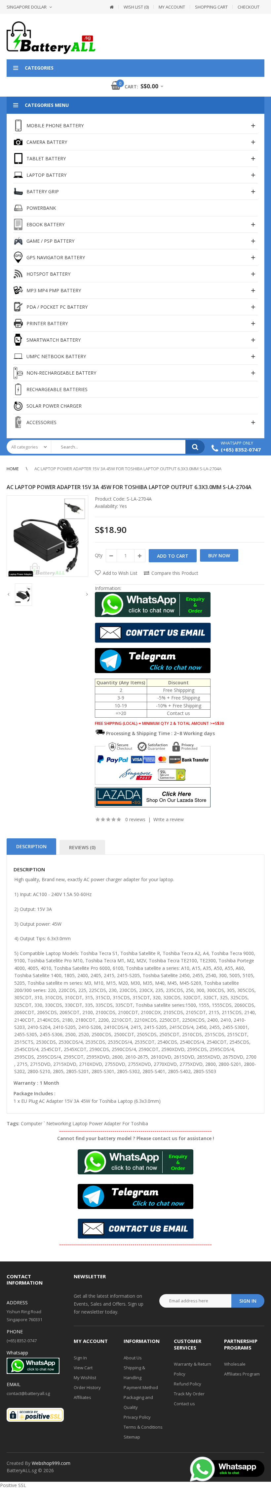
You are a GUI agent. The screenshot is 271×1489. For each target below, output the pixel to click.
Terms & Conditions (143, 1427)
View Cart (83, 1368)
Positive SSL (13, 1485)
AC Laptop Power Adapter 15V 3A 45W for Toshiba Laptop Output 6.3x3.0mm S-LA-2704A (127, 469)
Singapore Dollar (27, 7)
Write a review (168, 819)
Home (13, 469)
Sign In (80, 1358)
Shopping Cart (211, 7)
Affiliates (82, 1397)
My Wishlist (85, 1377)
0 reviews (135, 819)
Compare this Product (174, 573)
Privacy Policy (137, 1417)
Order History (87, 1387)
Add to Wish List (120, 573)
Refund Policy (187, 1384)
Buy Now (219, 555)
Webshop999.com (51, 1463)
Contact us (184, 1404)
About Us (133, 1358)
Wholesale (235, 1364)
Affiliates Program (242, 1374)
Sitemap (132, 1437)
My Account (172, 7)
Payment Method (141, 1387)
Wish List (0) (136, 7)
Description (31, 846)
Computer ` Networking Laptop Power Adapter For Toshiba (84, 1123)
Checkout (248, 7)
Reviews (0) (82, 847)
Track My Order (189, 1394)
